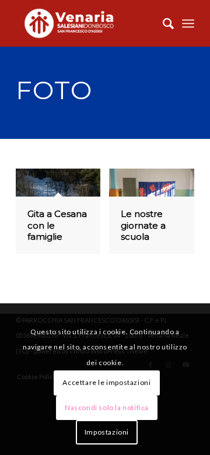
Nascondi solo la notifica (107, 407)
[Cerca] (162, 23)
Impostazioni (107, 432)
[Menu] (188, 23)
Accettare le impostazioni (106, 382)
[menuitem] (162, 23)
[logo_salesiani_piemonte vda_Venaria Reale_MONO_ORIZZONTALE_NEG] (87, 23)
